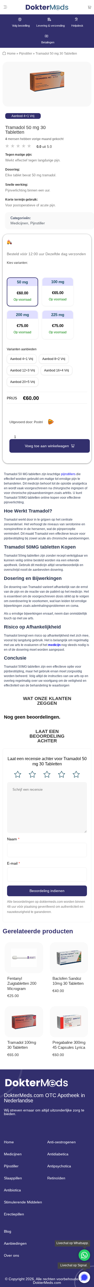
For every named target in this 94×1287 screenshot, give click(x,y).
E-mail (13, 863)
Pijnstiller (25, 53)
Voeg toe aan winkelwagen (47, 446)
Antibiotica (12, 1190)
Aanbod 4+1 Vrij (21, 359)
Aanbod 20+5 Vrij (22, 382)
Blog (7, 1231)
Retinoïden (56, 1178)
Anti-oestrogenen (61, 1142)
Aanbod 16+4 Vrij (56, 370)
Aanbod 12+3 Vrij (22, 370)
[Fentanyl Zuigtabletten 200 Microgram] (24, 957)
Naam (13, 839)
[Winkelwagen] (89, 7)
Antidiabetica (57, 1154)
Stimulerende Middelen (23, 1202)
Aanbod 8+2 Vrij (53, 359)
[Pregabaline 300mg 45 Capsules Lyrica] (69, 1021)
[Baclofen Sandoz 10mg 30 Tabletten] (69, 957)
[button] (5, 7)
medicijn (54, 645)
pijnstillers (68, 474)
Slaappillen (13, 1178)
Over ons (11, 1255)
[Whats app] (84, 1277)
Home (11, 53)
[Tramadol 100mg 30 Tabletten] (24, 1021)
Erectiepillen (14, 1214)
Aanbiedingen (15, 1243)
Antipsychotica (59, 1166)
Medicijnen (19, 223)
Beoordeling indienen (47, 891)
